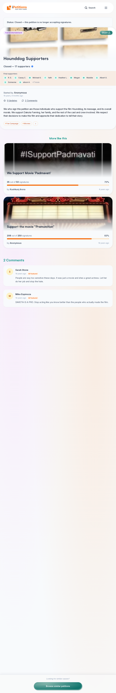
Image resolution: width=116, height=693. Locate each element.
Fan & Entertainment (13, 33)
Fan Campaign (11, 123)
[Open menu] (106, 8)
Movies (26, 123)
